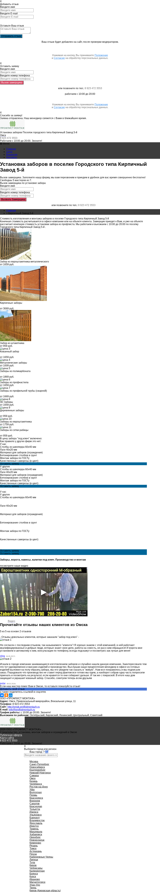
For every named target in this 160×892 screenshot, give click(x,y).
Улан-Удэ (35, 885)
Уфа (32, 789)
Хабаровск (36, 834)
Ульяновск (36, 814)
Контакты (11, 157)
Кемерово (35, 843)
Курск (33, 876)
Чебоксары (36, 868)
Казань (34, 781)
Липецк (34, 859)
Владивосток (37, 820)
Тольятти (35, 809)
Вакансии (11, 154)
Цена (9, 151)
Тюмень (34, 828)
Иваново (35, 879)
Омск (3, 135)
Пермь (33, 795)
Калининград (37, 871)
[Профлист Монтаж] (12, 129)
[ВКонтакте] (2, 695)
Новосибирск (37, 767)
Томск (33, 848)
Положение (101, 55)
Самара (34, 775)
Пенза (33, 854)
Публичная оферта (11, 735)
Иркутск (34, 826)
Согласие (59, 58)
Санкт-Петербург (39, 764)
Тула (32, 862)
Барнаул (35, 817)
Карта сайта (7, 737)
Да (46, 752)
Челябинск (36, 784)
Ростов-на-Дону (39, 786)
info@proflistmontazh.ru (22, 709)
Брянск (34, 873)
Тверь (33, 887)
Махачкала (36, 831)
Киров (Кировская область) (45, 890)
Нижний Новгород (40, 772)
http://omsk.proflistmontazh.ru (24, 706)
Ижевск (34, 812)
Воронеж (35, 800)
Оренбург (35, 837)
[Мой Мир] (10, 695)
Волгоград (36, 792)
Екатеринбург (37, 770)
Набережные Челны (41, 857)
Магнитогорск (37, 882)
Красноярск (36, 798)
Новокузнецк (37, 840)
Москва (34, 761)
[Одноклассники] (6, 695)
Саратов (35, 803)
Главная (11, 149)
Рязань (34, 845)
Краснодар (36, 806)
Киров (33, 865)
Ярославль (36, 823)
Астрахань (36, 851)
